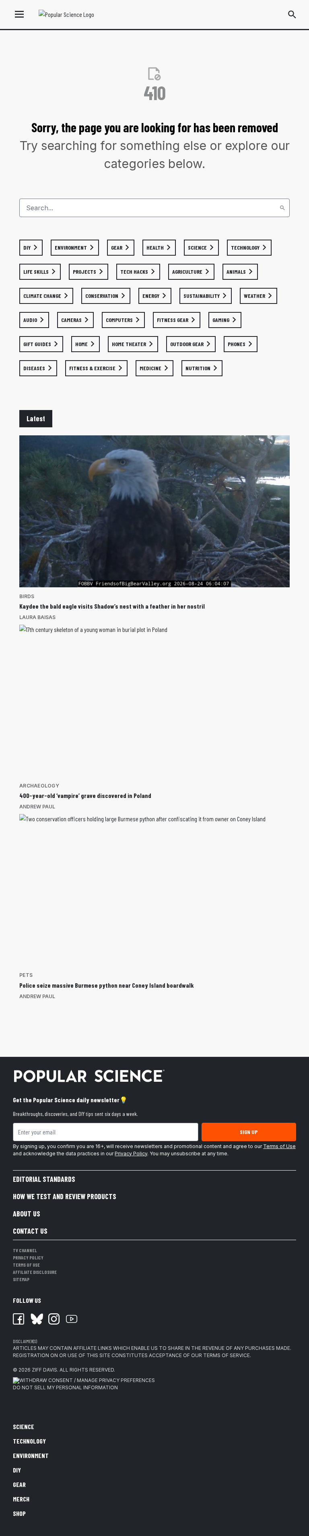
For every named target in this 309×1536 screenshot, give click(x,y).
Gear (19, 1484)
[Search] (282, 207)
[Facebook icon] (18, 1319)
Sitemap (21, 1279)
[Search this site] (292, 14)
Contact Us (30, 1230)
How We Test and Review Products (64, 1196)
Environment (31, 1455)
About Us (26, 1213)
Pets (26, 975)
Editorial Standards (44, 1179)
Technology (29, 1441)
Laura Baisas (37, 617)
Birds (26, 596)
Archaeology (39, 785)
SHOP (19, 1513)
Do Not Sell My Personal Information (65, 1387)
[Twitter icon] (36, 1319)
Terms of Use (279, 1146)
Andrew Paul (37, 807)
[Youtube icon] (71, 1319)
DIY (17, 1470)
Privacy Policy (131, 1153)
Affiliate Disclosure (35, 1272)
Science (23, 1426)
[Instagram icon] (54, 1319)
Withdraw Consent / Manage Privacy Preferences (87, 1380)
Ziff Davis (44, 1370)
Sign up (249, 1131)
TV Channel (25, 1250)
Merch (21, 1499)
